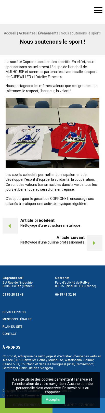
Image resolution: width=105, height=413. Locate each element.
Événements (48, 33)
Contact (10, 334)
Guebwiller (28, 360)
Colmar (88, 360)
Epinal (69, 364)
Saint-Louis (11, 364)
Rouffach (27, 364)
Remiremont (85, 364)
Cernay (42, 360)
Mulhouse (55, 360)
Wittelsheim (73, 360)
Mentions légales (17, 319)
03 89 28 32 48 (13, 294)
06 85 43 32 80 (65, 294)
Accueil (10, 33)
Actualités (27, 33)
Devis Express (14, 312)
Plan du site (12, 327)
